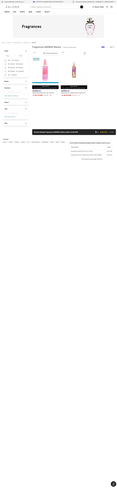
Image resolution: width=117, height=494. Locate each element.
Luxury (38, 12)
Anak (30, 12)
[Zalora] (12, 7)
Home (3, 42)
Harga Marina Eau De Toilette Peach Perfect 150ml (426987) (86, 155)
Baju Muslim (45, 142)
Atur (111, 47)
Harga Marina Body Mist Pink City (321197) (82, 151)
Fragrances (26, 42)
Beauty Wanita (17, 42)
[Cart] (111, 7)
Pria (14, 12)
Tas (28, 142)
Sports (22, 12)
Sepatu (23, 142)
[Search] (81, 6)
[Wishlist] (107, 7)
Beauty (47, 12)
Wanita (7, 12)
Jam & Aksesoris (35, 142)
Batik (57, 142)
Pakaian (17, 142)
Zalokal (11, 142)
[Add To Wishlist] (57, 91)
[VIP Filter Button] (103, 47)
